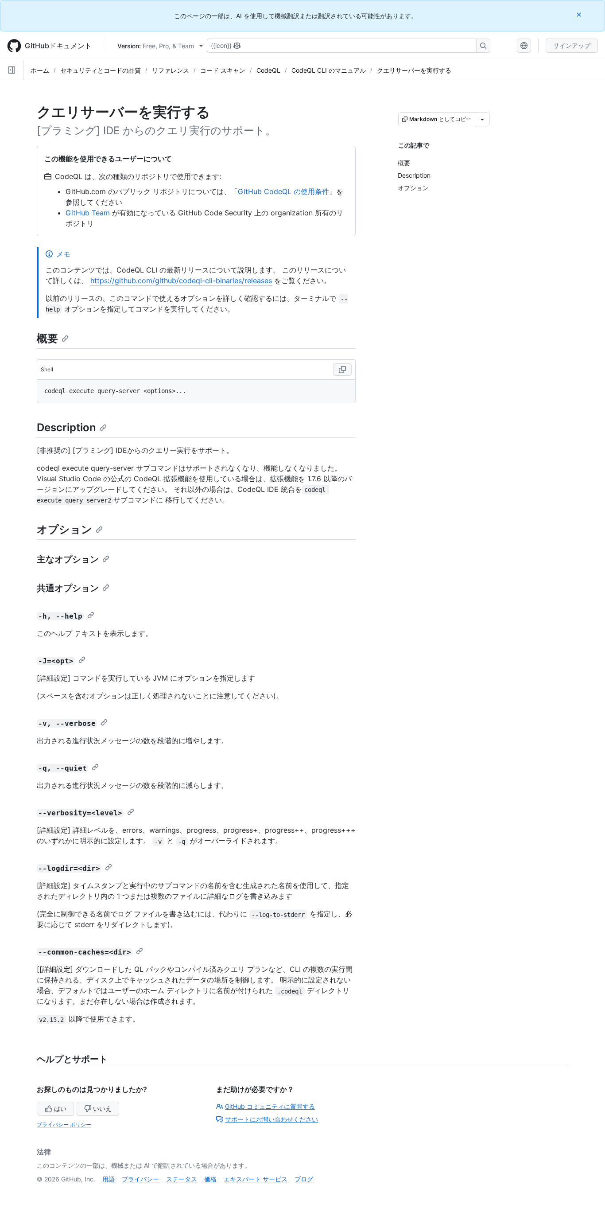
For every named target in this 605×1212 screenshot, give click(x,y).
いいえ (102, 1108)
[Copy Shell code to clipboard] (342, 369)
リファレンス (170, 70)
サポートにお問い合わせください (271, 1119)
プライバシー (140, 1179)
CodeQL (268, 70)
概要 (47, 338)
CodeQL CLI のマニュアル (328, 70)
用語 (108, 1179)
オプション (64, 529)
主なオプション (68, 559)
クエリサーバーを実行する (414, 70)
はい (60, 1108)
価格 (210, 1179)
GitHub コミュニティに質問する (270, 1106)
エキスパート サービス (255, 1179)
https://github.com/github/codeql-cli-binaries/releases (181, 280)
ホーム (40, 70)
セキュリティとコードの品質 (100, 70)
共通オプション (68, 588)
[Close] (580, 14)
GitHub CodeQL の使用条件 (283, 191)
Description (66, 427)
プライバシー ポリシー (64, 1124)
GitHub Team (88, 212)
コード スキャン (222, 70)
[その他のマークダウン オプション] (482, 119)
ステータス (181, 1179)
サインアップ (571, 45)
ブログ (304, 1179)
